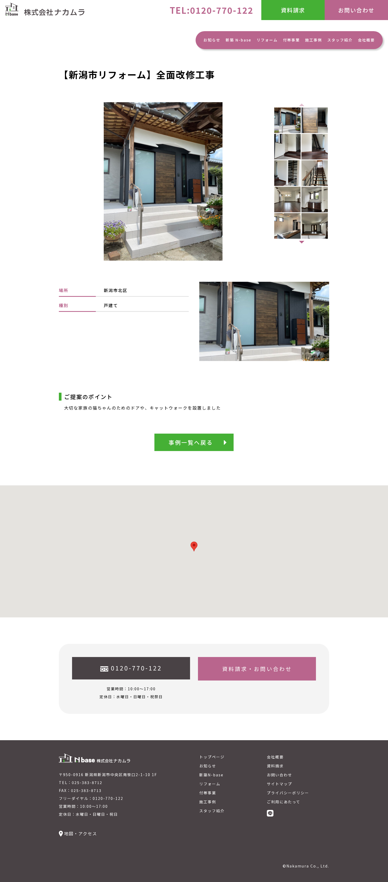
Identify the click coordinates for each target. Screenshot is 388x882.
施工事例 (313, 40)
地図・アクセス (80, 833)
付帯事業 (291, 40)
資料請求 (293, 10)
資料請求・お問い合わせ (257, 669)
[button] (301, 242)
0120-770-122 (136, 667)
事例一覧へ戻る (191, 442)
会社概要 (366, 40)
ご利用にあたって (283, 801)
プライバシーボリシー (288, 792)
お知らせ (212, 40)
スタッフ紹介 (340, 40)
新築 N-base (238, 40)
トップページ (212, 756)
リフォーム (267, 40)
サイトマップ (279, 783)
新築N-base (211, 774)
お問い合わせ (356, 10)
